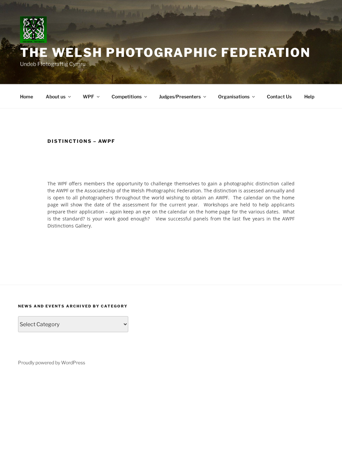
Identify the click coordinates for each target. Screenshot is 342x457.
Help (309, 96)
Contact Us (279, 96)
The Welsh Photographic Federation (165, 52)
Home (26, 96)
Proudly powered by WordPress (51, 362)
